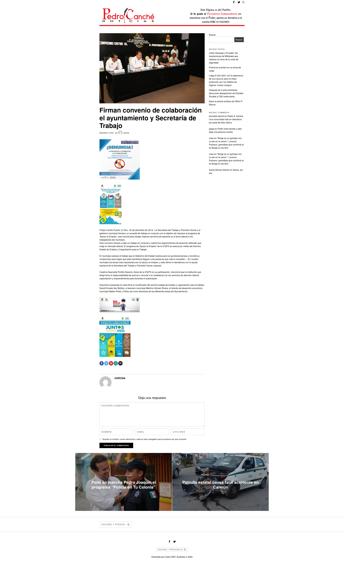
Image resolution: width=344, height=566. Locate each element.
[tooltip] (234, 2)
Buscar (212, 34)
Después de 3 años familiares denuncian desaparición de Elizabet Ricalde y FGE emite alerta (226, 93)
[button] (128, 524)
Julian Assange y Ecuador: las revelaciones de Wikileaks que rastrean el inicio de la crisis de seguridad (223, 57)
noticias (126, 132)
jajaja (211, 128)
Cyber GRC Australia (175, 556)
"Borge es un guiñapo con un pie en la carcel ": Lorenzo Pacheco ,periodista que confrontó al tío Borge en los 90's (226, 143)
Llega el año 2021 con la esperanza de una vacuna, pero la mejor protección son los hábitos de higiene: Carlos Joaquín (226, 80)
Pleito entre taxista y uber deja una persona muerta (225, 130)
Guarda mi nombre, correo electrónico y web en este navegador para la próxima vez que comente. (145, 439)
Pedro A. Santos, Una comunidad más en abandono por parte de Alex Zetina (226, 119)
